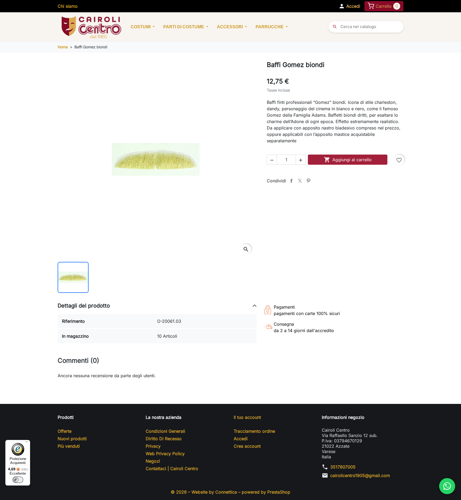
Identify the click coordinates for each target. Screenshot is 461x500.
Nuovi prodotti (72, 438)
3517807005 (343, 467)
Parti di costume (184, 27)
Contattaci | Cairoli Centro (172, 468)
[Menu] (27, 443)
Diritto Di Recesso (164, 438)
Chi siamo (68, 6)
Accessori (230, 27)
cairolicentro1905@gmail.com (360, 475)
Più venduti (69, 446)
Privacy (153, 446)
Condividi (291, 181)
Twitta (300, 181)
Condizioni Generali (165, 431)
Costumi (141, 27)
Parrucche (270, 27)
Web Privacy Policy (165, 453)
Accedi (241, 438)
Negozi (153, 461)
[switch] (18, 480)
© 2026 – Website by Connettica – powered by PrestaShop (230, 492)
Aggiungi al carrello (348, 159)
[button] (349, 6)
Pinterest (308, 181)
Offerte (64, 431)
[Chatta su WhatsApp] (447, 486)
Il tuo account (247, 417)
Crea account (247, 446)
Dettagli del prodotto (84, 305)
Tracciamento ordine (254, 431)
